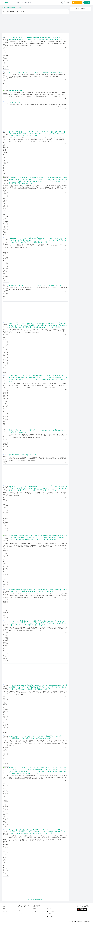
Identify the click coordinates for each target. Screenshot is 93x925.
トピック (8, 920)
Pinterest (51, 916)
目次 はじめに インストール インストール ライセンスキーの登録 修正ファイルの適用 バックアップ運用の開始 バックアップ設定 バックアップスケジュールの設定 (38, 737)
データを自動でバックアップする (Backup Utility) (24, 455)
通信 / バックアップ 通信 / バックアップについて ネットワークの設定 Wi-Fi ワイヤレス (35, 285)
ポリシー (34, 911)
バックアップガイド (15, 102)
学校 (4, 920)
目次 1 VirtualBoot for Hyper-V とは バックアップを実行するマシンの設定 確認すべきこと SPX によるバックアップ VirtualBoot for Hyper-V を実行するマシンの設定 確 (38, 590)
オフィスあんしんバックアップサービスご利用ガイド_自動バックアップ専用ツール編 (35, 72)
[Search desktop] (61, 2)
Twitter (50, 914)
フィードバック (21, 913)
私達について (6, 909)
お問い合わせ (21, 911)
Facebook (51, 911)
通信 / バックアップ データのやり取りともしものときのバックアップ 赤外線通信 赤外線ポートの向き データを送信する (37, 431)
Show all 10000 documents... (35, 899)
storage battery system (16, 90)
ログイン (87, 2)
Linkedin (51, 909)
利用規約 (34, 909)
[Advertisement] (35, 23)
